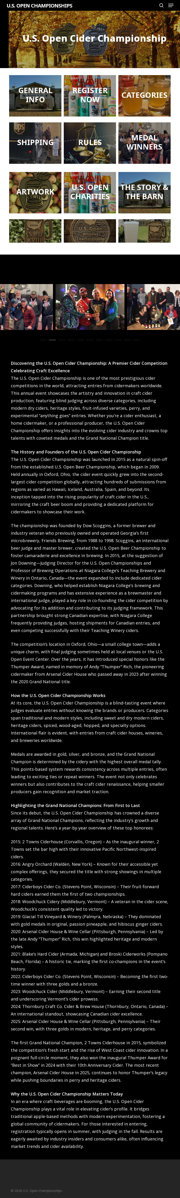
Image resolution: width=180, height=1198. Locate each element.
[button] (170, 5)
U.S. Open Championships (39, 5)
